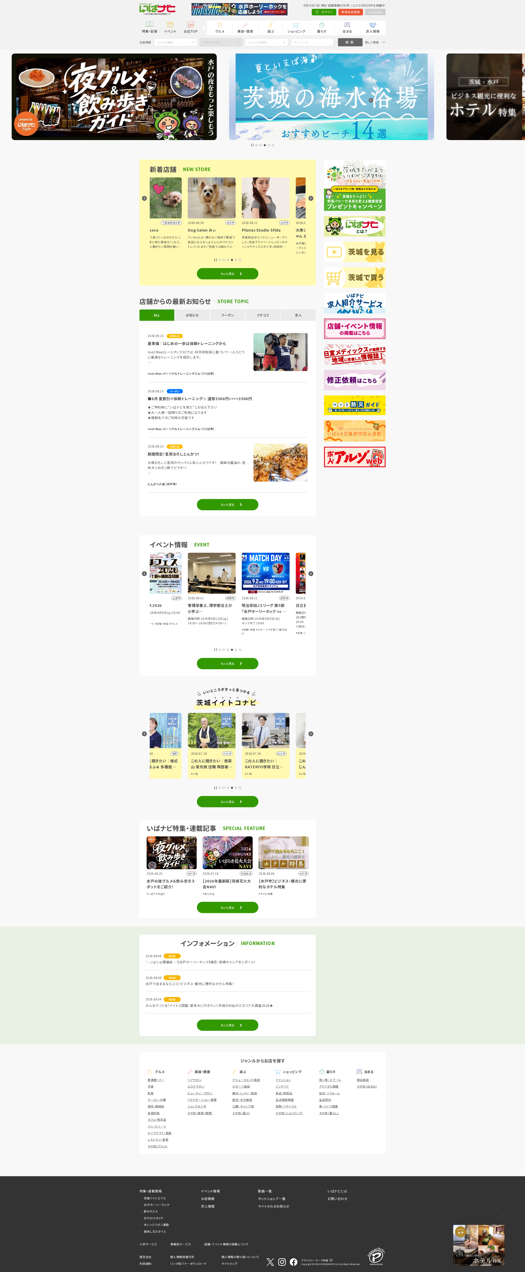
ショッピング (296, 31)
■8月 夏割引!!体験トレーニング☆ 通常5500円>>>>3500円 (200, 398)
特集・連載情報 (150, 1191)
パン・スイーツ (157, 1126)
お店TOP (191, 31)
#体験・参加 (157, 629)
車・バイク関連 (328, 1106)
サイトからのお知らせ (273, 1206)
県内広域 (296, 753)
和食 (151, 1093)
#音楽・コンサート (214, 633)
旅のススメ (151, 1211)
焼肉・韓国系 (156, 1106)
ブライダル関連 (329, 1086)
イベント (170, 31)
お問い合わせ (338, 1198)
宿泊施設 (363, 1080)
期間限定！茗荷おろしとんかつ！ (174, 454)
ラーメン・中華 (157, 1100)
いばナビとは (337, 1191)
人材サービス (148, 1244)
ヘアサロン (194, 1080)
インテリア (282, 1086)
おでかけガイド (153, 1218)
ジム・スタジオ (196, 1106)
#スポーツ (171, 629)
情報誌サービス (180, 1244)
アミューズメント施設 (246, 1080)
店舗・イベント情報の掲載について (226, 1244)
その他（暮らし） (329, 1113)
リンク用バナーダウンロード (188, 1264)
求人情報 (373, 31)
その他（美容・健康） (200, 1113)
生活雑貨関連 (285, 1100)
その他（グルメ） (158, 1146)
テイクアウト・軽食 (160, 1133)
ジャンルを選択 (257, 42)
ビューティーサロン (199, 1093)
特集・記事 (150, 31)
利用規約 (145, 1264)
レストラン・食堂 (158, 1139)
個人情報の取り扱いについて (240, 1257)
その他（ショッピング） (289, 1113)
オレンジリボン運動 (156, 1225)
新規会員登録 (351, 12)
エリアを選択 (165, 42)
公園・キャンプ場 (243, 1106)
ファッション (283, 1080)
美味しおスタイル (155, 1231)
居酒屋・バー (156, 1080)
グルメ (219, 31)
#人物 (157, 773)
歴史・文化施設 (242, 1100)
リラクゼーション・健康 (202, 1100)
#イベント (267, 773)
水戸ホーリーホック (157, 1205)
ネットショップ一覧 (271, 1198)
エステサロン (195, 1086)
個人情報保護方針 (182, 1257)
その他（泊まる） (367, 1086)
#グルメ (244, 633)
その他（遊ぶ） (241, 1113)
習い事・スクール (330, 1080)
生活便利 (325, 1100)
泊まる (347, 31)
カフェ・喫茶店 (157, 1120)
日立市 (190, 753)
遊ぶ (270, 31)
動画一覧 (265, 1191)
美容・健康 (245, 31)
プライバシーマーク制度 (314, 1260)
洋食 (151, 1086)
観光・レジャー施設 (244, 1093)
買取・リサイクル (286, 1106)
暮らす (321, 31)
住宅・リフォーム (329, 1093)
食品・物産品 (284, 1093)
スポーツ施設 (241, 1086)
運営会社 (145, 1257)
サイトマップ (229, 1264)
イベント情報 (210, 1191)
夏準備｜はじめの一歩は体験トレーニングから (187, 343)
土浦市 (244, 753)
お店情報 (208, 1198)
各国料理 (154, 1113)
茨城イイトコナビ (155, 1198)
